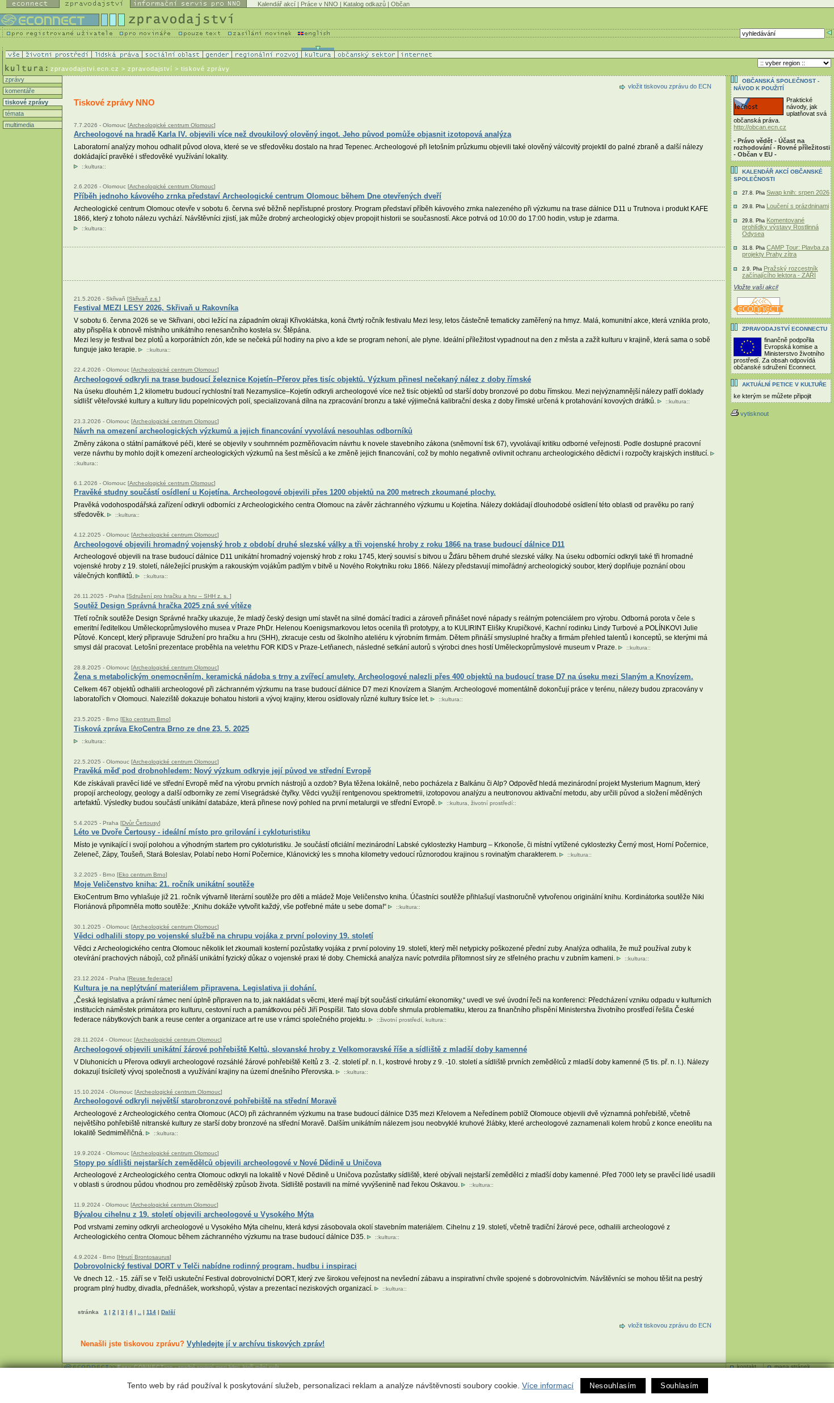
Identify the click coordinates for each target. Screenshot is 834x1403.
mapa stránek (792, 1366)
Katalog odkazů (364, 4)
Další (168, 1312)
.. (139, 1312)
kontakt (746, 1366)
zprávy (13, 79)
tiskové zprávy (25, 102)
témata (13, 113)
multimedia (18, 124)
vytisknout (754, 413)
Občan (400, 4)
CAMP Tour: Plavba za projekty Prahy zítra (785, 251)
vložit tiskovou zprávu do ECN (669, 86)
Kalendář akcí (277, 4)
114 (151, 1312)
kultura (94, 166)
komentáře (19, 90)
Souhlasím (679, 1385)
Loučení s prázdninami (797, 206)
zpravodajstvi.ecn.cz (84, 68)
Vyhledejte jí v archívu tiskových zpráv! (256, 1343)
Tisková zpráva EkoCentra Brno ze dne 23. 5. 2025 (161, 728)
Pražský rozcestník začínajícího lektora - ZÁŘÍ (780, 272)
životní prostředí (492, 803)
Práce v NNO (319, 4)
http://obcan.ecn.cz (760, 127)
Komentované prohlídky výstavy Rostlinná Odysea (780, 227)
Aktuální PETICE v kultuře (784, 384)
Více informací (548, 1385)
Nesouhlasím (613, 1385)
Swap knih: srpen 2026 (797, 192)
